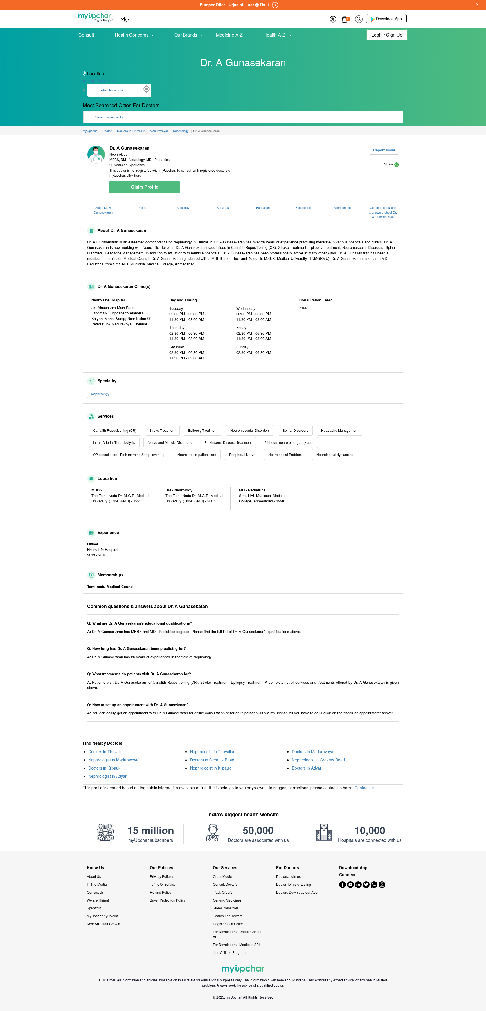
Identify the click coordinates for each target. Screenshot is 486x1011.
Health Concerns (131, 35)
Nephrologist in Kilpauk (210, 768)
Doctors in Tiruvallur (106, 751)
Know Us (95, 867)
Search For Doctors (227, 915)
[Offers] (333, 18)
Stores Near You (225, 907)
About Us (94, 876)
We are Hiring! (98, 900)
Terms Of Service (163, 884)
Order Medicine (225, 876)
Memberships (343, 207)
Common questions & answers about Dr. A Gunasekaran (383, 212)
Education (263, 207)
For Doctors (287, 867)
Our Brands (185, 35)
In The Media (97, 884)
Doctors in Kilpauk (104, 768)
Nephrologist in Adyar (107, 776)
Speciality (183, 207)
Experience (303, 207)
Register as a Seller (228, 923)
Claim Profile (144, 187)
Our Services (225, 867)
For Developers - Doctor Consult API (237, 934)
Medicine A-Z (229, 35)
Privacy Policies (162, 876)
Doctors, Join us (288, 876)
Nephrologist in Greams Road (318, 759)
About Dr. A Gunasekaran (103, 209)
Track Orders (222, 892)
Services (223, 207)
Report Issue (384, 150)
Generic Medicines (227, 900)
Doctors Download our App (297, 892)
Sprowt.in (94, 907)
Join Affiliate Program (229, 952)
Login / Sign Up (387, 35)
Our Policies (161, 867)
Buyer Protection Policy (167, 900)
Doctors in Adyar (306, 768)
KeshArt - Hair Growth (103, 923)
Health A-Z (275, 35)
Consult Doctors (225, 884)
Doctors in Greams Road (212, 759)
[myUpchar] (396, 164)
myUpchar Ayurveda (102, 915)
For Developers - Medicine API (236, 944)
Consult (86, 35)
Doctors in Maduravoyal (313, 751)
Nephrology (100, 393)
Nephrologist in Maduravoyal (113, 759)
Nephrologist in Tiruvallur (212, 751)
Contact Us (364, 787)
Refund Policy (160, 892)
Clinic (143, 207)
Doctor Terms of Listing (293, 884)
